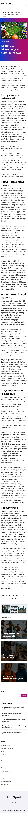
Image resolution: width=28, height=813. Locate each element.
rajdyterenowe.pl (6, 778)
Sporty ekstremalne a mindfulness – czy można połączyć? (14, 726)
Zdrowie (3, 761)
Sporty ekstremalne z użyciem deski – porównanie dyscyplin (12, 636)
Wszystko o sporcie (7, 748)
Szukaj (4, 691)
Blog (2, 751)
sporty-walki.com (6, 781)
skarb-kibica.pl (5, 771)
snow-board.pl (5, 775)
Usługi (3, 754)
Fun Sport (7, 3)
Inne (2, 758)
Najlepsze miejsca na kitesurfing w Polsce (12, 733)
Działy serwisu (5, 745)
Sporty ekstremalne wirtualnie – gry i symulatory (11, 657)
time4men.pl (4, 784)
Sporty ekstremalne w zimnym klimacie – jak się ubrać (13, 678)
